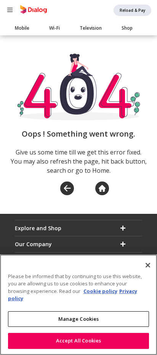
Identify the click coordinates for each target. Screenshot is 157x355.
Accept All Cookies (78, 340)
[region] (78, 305)
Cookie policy (100, 291)
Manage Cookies (78, 318)
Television (91, 28)
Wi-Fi (54, 28)
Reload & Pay (132, 10)
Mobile (22, 28)
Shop (127, 28)
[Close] (147, 265)
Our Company (33, 244)
